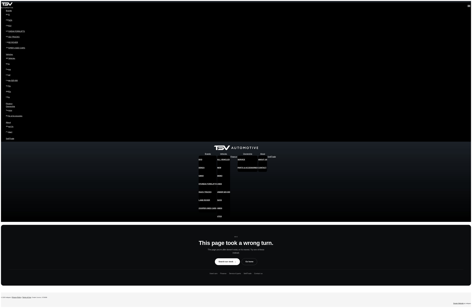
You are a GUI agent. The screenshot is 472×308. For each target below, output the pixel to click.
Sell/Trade (247, 273)
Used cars (213, 273)
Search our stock (227, 262)
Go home (249, 262)
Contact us (258, 273)
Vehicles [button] (9, 54)
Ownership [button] (10, 106)
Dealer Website (458, 303)
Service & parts (235, 273)
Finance (223, 273)
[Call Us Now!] (467, 148)
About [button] (8, 122)
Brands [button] (9, 11)
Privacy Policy (16, 297)
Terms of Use (26, 297)
